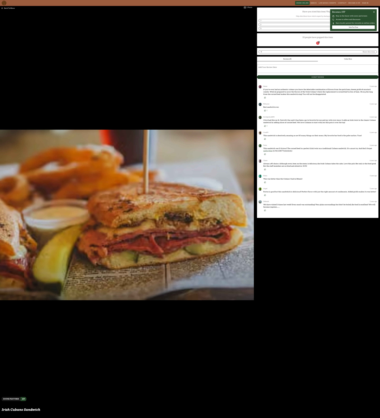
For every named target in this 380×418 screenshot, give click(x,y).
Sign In (365, 3)
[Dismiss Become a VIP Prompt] (374, 12)
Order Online (302, 3)
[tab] (287, 59)
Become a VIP (354, 3)
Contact (342, 3)
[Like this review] (265, 97)
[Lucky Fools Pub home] (10, 2)
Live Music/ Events (327, 3)
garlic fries (267, 151)
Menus (314, 3)
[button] (8, 8)
